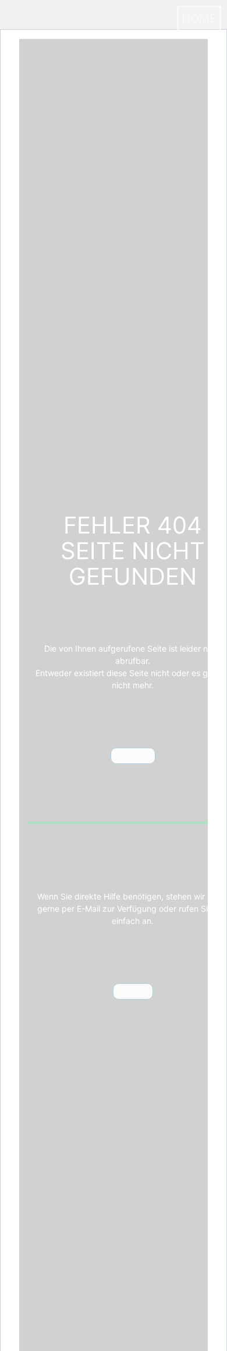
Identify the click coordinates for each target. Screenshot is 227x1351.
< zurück (133, 755)
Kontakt (133, 991)
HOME (199, 19)
